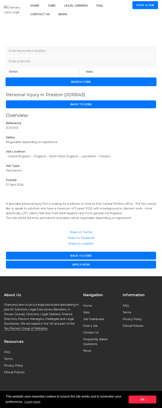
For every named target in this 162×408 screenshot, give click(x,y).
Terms (8, 359)
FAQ (99, 5)
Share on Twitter (81, 232)
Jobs (52, 5)
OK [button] (142, 399)
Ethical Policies (14, 372)
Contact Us (40, 14)
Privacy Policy (13, 365)
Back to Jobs (81, 104)
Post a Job (145, 5)
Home (34, 5)
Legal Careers (76, 5)
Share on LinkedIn (81, 243)
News (62, 14)
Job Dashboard (93, 319)
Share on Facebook (81, 238)
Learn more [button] (32, 401)
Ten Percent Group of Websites (25, 328)
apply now (81, 264)
